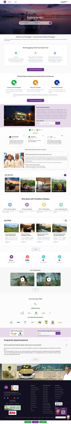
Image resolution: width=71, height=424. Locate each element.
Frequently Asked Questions (16, 340)
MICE (31, 408)
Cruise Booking (33, 405)
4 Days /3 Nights (45, 391)
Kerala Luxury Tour (57, 398)
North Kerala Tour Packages (35, 389)
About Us (6, 417)
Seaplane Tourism (33, 399)
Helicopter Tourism (33, 403)
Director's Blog (43, 167)
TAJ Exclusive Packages (46, 409)
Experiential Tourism (34, 398)
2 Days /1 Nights (45, 387)
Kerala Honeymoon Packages (59, 392)
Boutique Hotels (33, 394)
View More (35, 359)
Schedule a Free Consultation (35, 69)
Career (20, 417)
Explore (10, 2)
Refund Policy (24, 417)
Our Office (42, 417)
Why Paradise (11, 417)
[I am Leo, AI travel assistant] (68, 417)
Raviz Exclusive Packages (47, 405)
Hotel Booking (33, 392)
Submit (57, 123)
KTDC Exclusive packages (47, 407)
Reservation (34, 417)
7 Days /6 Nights (45, 396)
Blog (15, 2)
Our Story (38, 417)
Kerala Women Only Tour (58, 394)
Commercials (11, 403)
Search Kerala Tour (24, 22)
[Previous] (63, 175)
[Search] (50, 23)
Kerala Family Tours (58, 396)
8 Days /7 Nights (45, 398)
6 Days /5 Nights (45, 394)
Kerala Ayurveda (33, 391)
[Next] (65, 175)
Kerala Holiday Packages (58, 391)
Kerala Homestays (33, 396)
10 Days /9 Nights (45, 401)
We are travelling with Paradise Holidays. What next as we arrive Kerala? (22, 345)
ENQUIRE (35, 421)
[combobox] (39, 123)
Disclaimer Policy (47, 417)
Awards (52, 417)
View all (35, 249)
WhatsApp (43, 421)
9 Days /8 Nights (45, 399)
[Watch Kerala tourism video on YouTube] (22, 279)
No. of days (37, 22)
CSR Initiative (16, 417)
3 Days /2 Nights (45, 389)
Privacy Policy (29, 417)
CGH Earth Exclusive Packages (47, 411)
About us (38, 167)
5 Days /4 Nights (45, 392)
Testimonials (17, 403)
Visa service (32, 410)
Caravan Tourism (33, 401)
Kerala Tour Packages (34, 387)
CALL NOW (28, 421)
